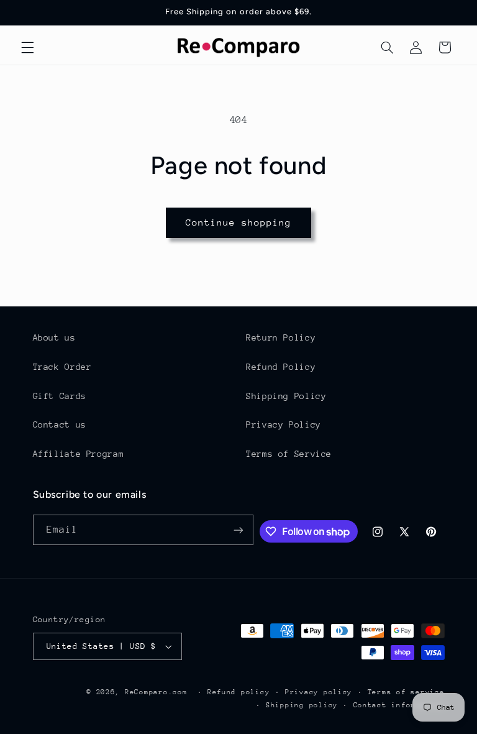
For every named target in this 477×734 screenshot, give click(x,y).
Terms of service (406, 692)
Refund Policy (281, 367)
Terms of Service (289, 454)
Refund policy (238, 692)
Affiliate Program (78, 454)
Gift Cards (59, 396)
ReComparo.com (156, 692)
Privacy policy (318, 692)
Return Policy (281, 337)
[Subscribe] (238, 530)
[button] (27, 47)
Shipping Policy (286, 396)
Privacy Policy (283, 424)
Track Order (62, 367)
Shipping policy (302, 705)
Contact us (59, 424)
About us (54, 337)
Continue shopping (239, 222)
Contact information (399, 705)
